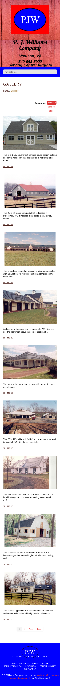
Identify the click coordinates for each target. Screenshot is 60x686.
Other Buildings (48, 666)
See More (8, 166)
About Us (24, 663)
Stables (51, 107)
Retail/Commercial (13, 666)
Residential (31, 666)
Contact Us (30, 669)
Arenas (45, 663)
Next (31, 629)
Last (39, 629)
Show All (52, 102)
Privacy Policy (37, 656)
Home (6, 91)
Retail (50, 111)
